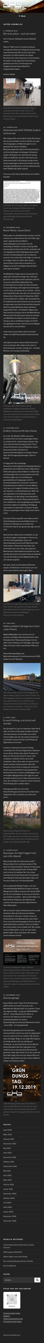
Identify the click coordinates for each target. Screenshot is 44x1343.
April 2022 (7, 1153)
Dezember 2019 (9, 1216)
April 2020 (7, 1207)
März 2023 (7, 1135)
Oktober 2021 (8, 1162)
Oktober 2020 (9, 1198)
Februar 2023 (8, 1139)
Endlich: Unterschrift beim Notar (20, 431)
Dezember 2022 (9, 1144)
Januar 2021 (8, 1189)
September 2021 (10, 1166)
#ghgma (6, 1316)
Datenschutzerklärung (11, 1335)
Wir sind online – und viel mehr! (19, 33)
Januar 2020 (8, 1212)
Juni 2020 (7, 1203)
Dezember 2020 (9, 1194)
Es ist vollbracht (9, 1266)
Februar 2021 (8, 1185)
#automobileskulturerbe (13, 1319)
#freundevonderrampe (12, 1322)
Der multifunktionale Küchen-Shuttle (18, 1261)
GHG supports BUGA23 (12, 1252)
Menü (23, 16)
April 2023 (7, 1130)
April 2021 (7, 1175)
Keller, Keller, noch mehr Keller (15, 1257)
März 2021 (7, 1180)
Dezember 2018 (9, 1221)
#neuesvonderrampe (11, 1313)
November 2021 (9, 1157)
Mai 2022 (7, 1148)
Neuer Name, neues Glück (16, 230)
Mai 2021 (7, 1171)
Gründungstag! (11, 998)
